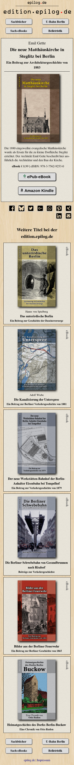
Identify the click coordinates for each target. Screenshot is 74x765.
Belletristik (55, 30)
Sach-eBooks (18, 30)
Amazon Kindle (39, 190)
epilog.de (29, 760)
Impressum (43, 760)
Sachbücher (18, 21)
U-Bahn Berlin (55, 21)
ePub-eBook (39, 176)
